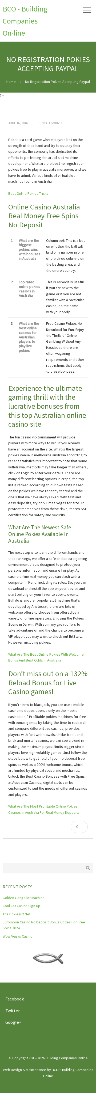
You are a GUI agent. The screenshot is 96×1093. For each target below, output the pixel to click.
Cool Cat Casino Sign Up (21, 905)
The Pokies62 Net (16, 914)
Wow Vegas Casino (18, 936)
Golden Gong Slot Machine (24, 897)
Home (11, 81)
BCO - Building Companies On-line (25, 21)
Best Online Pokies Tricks (28, 193)
